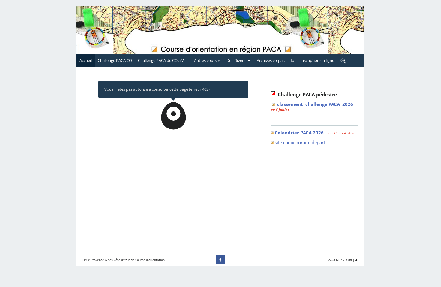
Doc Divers (235, 60)
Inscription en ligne (317, 60)
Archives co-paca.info (275, 60)
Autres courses (207, 60)
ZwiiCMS (334, 260)
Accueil (86, 60)
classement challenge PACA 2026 (315, 104)
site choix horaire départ (300, 142)
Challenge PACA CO (115, 60)
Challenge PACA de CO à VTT (163, 60)
